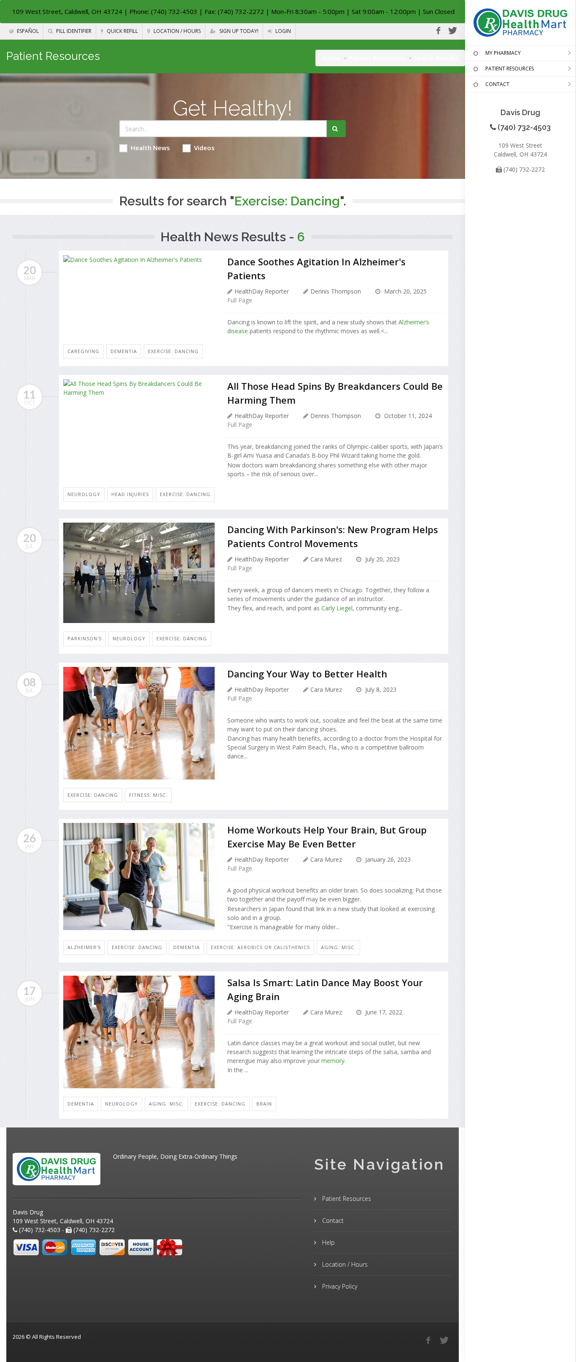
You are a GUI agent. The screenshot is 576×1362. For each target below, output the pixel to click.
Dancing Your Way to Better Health (307, 673)
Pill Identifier (73, 31)
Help (327, 1242)
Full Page (239, 300)
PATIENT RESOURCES (509, 68)
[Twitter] (452, 30)
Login (282, 31)
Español (27, 31)
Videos (204, 147)
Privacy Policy (338, 1286)
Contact (332, 1220)
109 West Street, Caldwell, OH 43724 (67, 11)
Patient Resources (377, 58)
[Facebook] (438, 30)
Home (331, 58)
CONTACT (497, 84)
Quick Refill (121, 31)
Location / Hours (176, 31)
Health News (150, 147)
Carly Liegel (337, 608)
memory (333, 1061)
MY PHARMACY (503, 53)
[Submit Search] (336, 128)
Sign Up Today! (238, 31)
